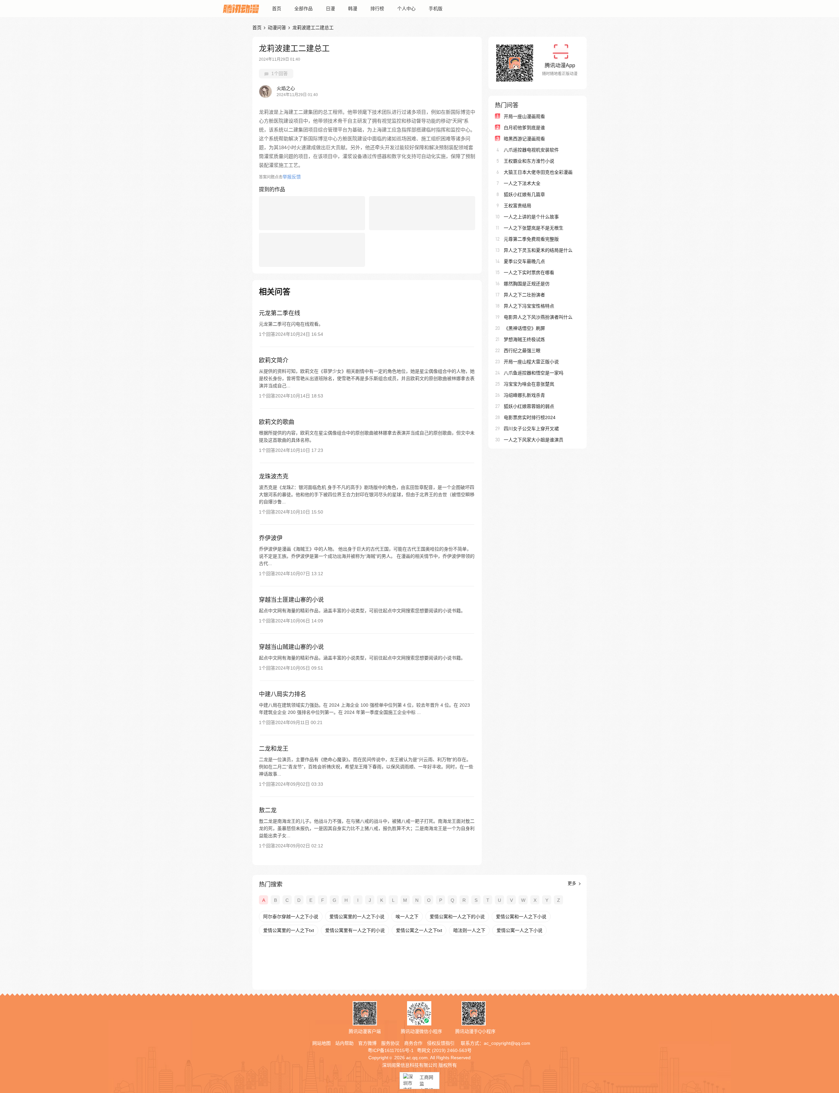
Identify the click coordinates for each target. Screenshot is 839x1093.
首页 (276, 8)
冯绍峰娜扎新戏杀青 (524, 395)
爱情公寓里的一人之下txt (288, 930)
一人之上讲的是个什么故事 (531, 216)
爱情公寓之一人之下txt (419, 930)
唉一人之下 (407, 916)
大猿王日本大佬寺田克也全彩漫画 (538, 172)
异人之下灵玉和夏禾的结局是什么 (538, 250)
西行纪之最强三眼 (522, 350)
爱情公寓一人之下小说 (519, 930)
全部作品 (303, 8)
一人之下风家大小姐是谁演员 (533, 439)
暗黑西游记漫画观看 (524, 138)
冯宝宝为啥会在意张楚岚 (529, 384)
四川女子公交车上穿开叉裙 (531, 428)
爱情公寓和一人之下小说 (521, 916)
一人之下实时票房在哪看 (529, 272)
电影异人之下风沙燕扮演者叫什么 (538, 317)
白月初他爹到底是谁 (524, 127)
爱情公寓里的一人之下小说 (356, 916)
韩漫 (352, 8)
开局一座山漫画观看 (524, 116)
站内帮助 (344, 1043)
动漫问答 (277, 27)
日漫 (330, 8)
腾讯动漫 (241, 8)
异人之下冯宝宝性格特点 (529, 306)
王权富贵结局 (517, 205)
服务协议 (390, 1043)
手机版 (435, 8)
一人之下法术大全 (522, 183)
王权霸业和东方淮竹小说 (529, 161)
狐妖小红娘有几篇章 (524, 194)
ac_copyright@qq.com (507, 1043)
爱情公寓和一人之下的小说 (457, 916)
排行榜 (377, 8)
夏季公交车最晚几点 (524, 261)
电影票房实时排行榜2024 (530, 417)
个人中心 (406, 8)
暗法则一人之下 (469, 930)
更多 (572, 883)
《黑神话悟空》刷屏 (524, 328)
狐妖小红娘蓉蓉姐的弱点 (529, 406)
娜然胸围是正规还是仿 (527, 283)
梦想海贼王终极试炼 (524, 339)
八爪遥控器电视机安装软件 (531, 149)
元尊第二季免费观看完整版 (531, 239)
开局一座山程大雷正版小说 (531, 361)
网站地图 (321, 1043)
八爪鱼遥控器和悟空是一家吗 (533, 372)
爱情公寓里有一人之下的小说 (355, 930)
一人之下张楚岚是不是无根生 (533, 228)
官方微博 (367, 1043)
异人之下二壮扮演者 (524, 294)
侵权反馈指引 (441, 1043)
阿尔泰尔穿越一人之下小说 (290, 916)
